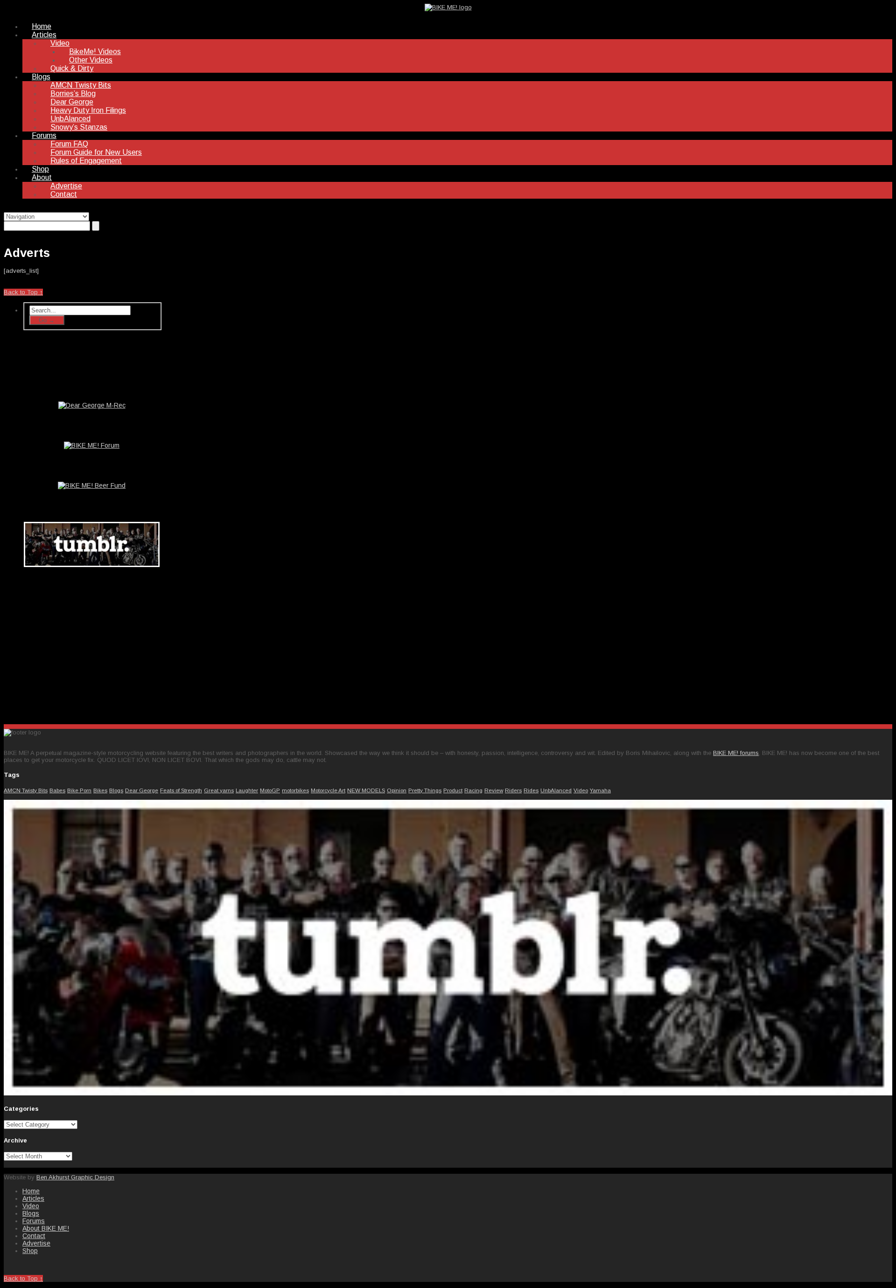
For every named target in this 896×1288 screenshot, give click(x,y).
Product (452, 790)
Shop (40, 169)
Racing (473, 790)
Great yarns (219, 790)
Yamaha (600, 790)
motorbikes (295, 790)
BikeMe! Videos (95, 51)
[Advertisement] (92, 643)
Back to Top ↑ (23, 292)
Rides (531, 790)
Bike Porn (79, 790)
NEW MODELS (366, 790)
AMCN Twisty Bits (80, 85)
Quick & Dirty (71, 68)
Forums (44, 135)
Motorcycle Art (328, 790)
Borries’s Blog (73, 93)
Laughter (247, 790)
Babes (57, 790)
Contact (63, 194)
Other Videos (90, 60)
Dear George (71, 102)
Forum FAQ (69, 144)
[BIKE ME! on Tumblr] (448, 1093)
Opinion (396, 790)
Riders (513, 790)
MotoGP (270, 790)
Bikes (100, 790)
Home (41, 26)
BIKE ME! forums (736, 752)
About (42, 177)
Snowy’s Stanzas (78, 127)
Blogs (41, 77)
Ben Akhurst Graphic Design (75, 1177)
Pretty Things (424, 790)
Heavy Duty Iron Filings (88, 110)
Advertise (66, 186)
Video (60, 43)
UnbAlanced (70, 119)
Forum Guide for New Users (96, 152)
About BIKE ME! (45, 1228)
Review (493, 790)
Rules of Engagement (86, 161)
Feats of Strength (181, 790)
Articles (44, 35)
